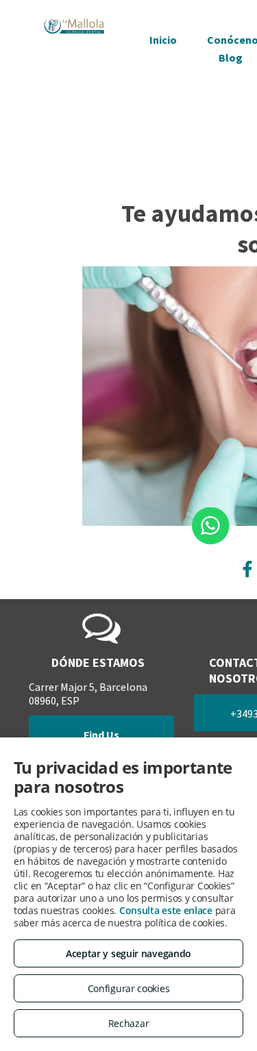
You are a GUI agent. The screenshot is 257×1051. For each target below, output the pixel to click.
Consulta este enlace (165, 910)
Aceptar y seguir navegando (128, 953)
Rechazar (128, 1023)
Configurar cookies (129, 988)
